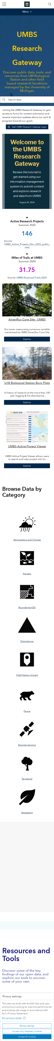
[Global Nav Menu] (4, 4)
